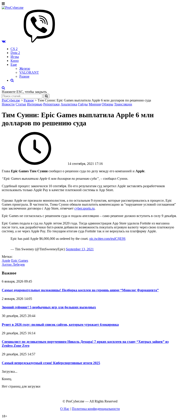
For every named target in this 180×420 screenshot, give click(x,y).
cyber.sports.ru (84, 208)
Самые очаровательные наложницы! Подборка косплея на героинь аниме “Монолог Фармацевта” (80, 290)
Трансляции (123, 104)
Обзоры (107, 104)
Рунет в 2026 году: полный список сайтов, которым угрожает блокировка (60, 324)
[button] (3, 41)
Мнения (95, 104)
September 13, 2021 (80, 249)
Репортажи (51, 104)
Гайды (83, 104)
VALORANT (29, 72)
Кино (15, 60)
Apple (6, 260)
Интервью (34, 104)
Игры (15, 57)
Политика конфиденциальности (96, 409)
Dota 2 (15, 53)
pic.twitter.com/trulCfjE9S (107, 238)
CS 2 (14, 49)
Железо (24, 68)
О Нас (64, 409)
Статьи (21, 104)
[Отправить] (46, 96)
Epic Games (19, 260)
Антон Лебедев (13, 264)
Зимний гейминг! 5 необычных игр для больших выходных (49, 307)
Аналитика (69, 104)
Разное (24, 76)
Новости (8, 104)
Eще (14, 64)
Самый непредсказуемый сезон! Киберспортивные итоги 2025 (51, 363)
